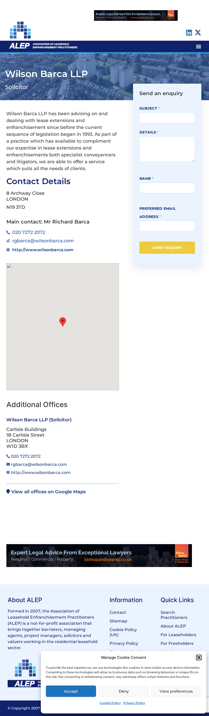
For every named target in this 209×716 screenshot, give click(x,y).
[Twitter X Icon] (198, 32)
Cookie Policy (110, 703)
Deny (124, 691)
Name (146, 178)
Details (149, 132)
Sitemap (118, 621)
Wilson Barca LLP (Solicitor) (39, 420)
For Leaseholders (178, 634)
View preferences (176, 691)
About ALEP (173, 626)
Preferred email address (157, 212)
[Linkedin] (189, 32)
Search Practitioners (174, 615)
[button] (198, 657)
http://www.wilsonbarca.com (41, 472)
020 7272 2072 (26, 456)
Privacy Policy (134, 703)
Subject (149, 108)
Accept (71, 691)
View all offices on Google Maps (48, 492)
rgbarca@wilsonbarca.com (39, 464)
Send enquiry (167, 247)
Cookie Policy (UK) (123, 632)
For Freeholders (177, 643)
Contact (118, 612)
